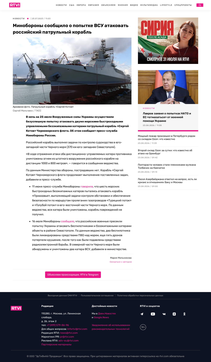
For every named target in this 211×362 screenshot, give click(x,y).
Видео (134, 5)
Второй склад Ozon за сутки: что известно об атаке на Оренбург (165, 152)
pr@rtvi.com (67, 336)
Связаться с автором (121, 262)
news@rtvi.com (69, 332)
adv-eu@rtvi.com (68, 340)
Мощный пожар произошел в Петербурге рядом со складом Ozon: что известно (166, 137)
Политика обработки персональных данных (140, 295)
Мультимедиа (149, 5)
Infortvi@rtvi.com (77, 328)
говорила (87, 186)
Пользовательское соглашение (97, 295)
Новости (61, 5)
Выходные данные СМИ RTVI (62, 295)
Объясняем (108, 5)
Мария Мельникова (120, 257)
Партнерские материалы (56, 344)
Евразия (93, 5)
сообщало (67, 221)
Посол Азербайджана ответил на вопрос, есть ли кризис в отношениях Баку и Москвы (167, 181)
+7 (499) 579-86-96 (58, 325)
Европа (81, 5)
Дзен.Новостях (107, 313)
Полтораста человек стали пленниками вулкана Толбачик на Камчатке (167, 166)
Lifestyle (166, 5)
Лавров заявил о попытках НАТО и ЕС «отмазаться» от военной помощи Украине (167, 117)
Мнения (123, 5)
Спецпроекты (183, 5)
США (71, 5)
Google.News (101, 317)
